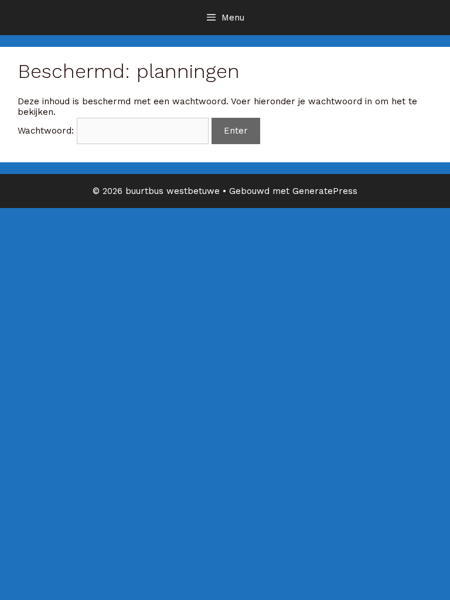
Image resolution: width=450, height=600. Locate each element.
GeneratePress (324, 191)
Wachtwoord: (47, 130)
